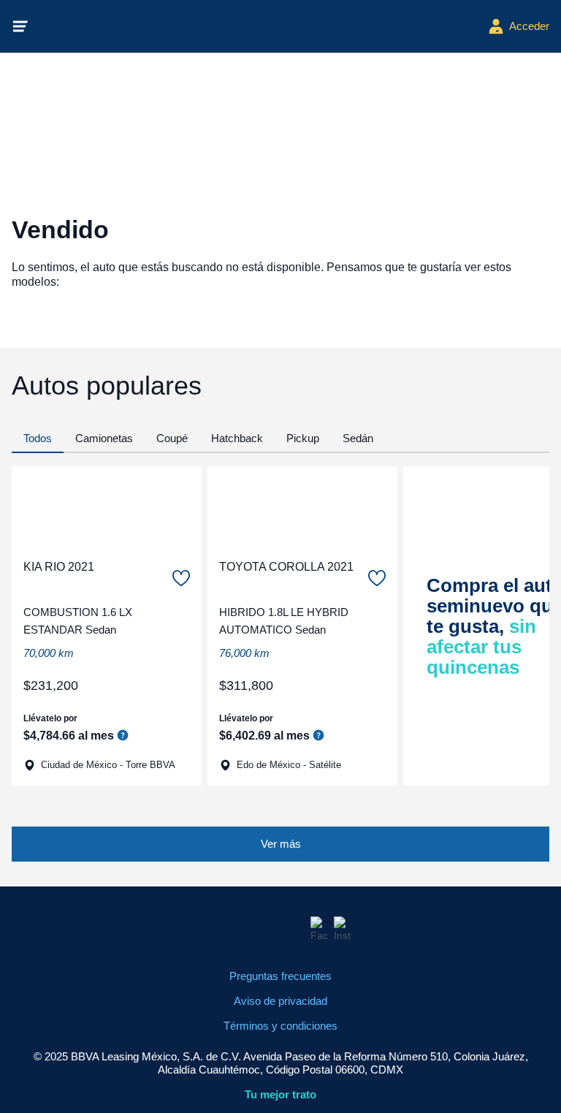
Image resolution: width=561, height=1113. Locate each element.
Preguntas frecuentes (280, 976)
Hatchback (237, 438)
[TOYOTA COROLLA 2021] (302, 506)
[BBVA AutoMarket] (258, 26)
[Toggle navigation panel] (20, 26)
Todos (37, 438)
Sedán (358, 438)
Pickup (302, 438)
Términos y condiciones (280, 1025)
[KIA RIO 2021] (107, 506)
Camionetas (104, 438)
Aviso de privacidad (280, 1001)
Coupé (172, 438)
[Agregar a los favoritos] (181, 578)
